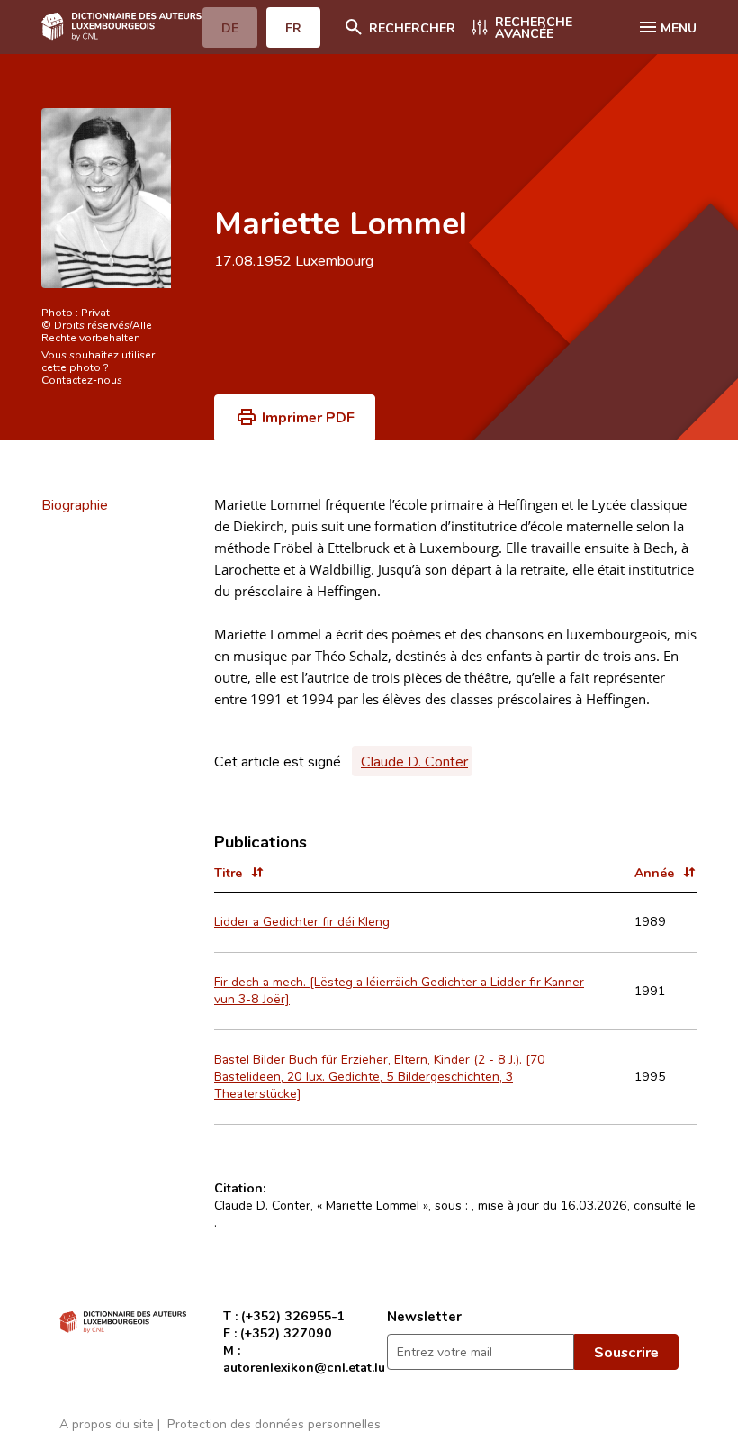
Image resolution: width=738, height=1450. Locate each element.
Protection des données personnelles (274, 1423)
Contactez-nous (81, 379)
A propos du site (106, 1423)
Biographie (74, 504)
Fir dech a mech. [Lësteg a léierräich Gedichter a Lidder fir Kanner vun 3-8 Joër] (399, 990)
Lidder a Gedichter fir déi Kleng (302, 920)
